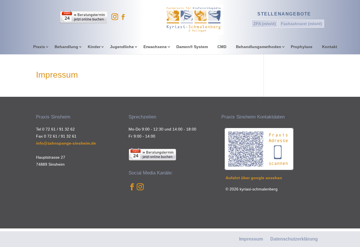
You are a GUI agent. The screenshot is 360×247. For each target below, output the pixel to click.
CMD (221, 46)
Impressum (251, 239)
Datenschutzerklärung (294, 239)
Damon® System (192, 46)
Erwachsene (155, 46)
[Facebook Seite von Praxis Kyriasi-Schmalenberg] (132, 190)
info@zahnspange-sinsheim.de (66, 143)
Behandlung (66, 46)
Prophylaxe (301, 46)
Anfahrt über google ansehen (254, 178)
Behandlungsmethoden (258, 46)
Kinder (94, 46)
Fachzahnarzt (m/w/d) (301, 23)
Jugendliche (122, 46)
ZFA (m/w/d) (264, 23)
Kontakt (329, 46)
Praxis (39, 46)
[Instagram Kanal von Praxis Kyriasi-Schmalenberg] (140, 190)
